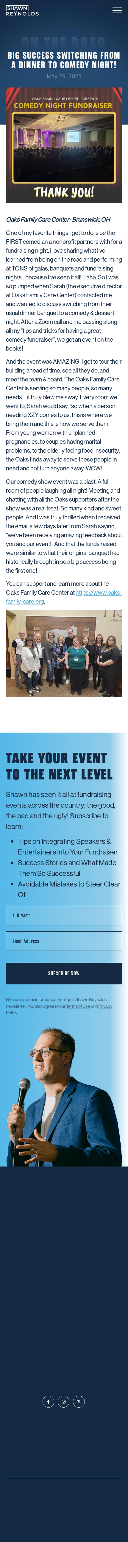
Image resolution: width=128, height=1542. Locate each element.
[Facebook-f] (48, 1401)
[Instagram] (63, 1401)
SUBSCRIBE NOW (64, 973)
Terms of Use (78, 1006)
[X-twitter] (79, 1401)
